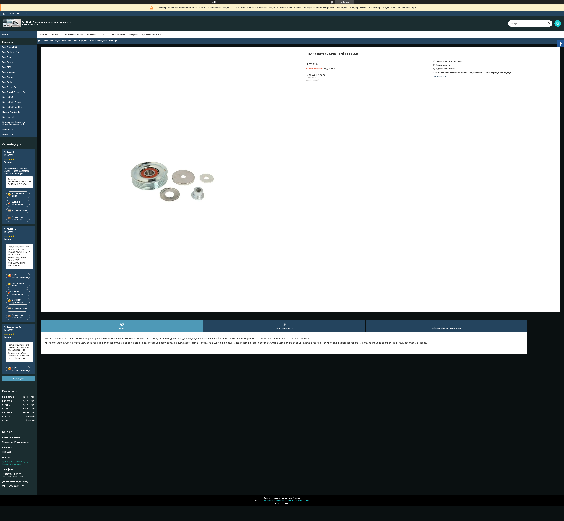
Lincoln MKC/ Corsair (11, 102)
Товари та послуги (51, 41)
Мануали (133, 34)
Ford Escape (7, 62)
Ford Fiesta (7, 82)
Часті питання (118, 34)
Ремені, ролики (81, 41)
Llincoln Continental (11, 112)
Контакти (91, 34)
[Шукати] (549, 23)
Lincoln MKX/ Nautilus (12, 107)
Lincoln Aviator (9, 117)
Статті (104, 34)
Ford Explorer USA (10, 52)
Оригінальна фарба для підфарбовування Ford (13, 123)
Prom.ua (296, 498)
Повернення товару (73, 34)
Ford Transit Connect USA (14, 92)
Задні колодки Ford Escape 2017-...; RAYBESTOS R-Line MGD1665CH (17, 262)
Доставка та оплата (151, 34)
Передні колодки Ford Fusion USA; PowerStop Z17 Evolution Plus (18, 347)
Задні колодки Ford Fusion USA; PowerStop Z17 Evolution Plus (18, 355)
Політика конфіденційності (298, 501)
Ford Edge (67, 41)
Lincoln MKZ (8, 97)
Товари (54, 34)
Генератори (7, 129)
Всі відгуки (18, 378)
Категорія (7, 42)
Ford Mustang (8, 72)
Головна (43, 34)
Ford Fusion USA (9, 47)
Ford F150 (6, 67)
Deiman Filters (8, 134)
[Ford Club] (12, 23)
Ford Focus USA (9, 87)
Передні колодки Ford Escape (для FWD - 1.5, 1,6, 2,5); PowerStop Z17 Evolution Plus (19, 250)
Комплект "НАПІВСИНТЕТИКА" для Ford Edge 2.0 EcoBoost (19, 181)
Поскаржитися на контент (274, 501)
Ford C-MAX (7, 77)
